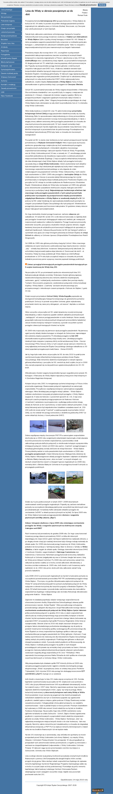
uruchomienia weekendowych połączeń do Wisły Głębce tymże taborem (55, 610)
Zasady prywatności (8, 88)
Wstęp (3, 13)
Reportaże (5, 51)
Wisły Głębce (33, 39)
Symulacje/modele (8, 69)
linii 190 (74, 336)
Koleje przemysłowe (9, 36)
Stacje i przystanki (8, 28)
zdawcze (72, 214)
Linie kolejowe (6, 24)
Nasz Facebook (7, 96)
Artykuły (4, 47)
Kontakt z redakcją (8, 84)
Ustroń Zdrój (52, 296)
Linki (2, 92)
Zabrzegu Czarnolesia (66, 552)
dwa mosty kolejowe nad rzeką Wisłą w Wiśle (65, 692)
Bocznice (4, 39)
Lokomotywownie (8, 32)
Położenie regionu (8, 21)
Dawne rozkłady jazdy (9, 73)
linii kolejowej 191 (48, 21)
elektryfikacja (31, 60)
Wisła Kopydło (65, 296)
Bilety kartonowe (7, 62)
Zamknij (102, 5)
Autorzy (4, 81)
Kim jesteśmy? (6, 17)
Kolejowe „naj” (6, 66)
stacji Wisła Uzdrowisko (49, 164)
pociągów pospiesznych (35, 454)
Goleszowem (52, 82)
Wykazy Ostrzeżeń (8, 77)
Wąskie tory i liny (7, 43)
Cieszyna (71, 84)
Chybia (69, 37)
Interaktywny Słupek (9, 58)
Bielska (79, 84)
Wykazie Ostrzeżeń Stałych (50, 143)
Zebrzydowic (82, 37)
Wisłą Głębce (66, 82)
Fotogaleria (5, 54)
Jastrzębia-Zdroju (72, 174)
